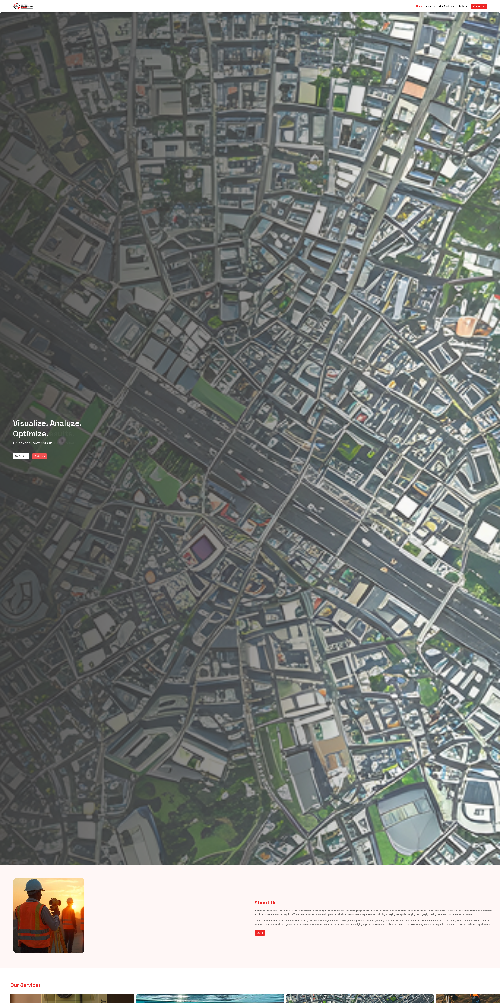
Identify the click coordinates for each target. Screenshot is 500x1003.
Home (419, 6)
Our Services (21, 456)
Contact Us (478, 6)
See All (260, 933)
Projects (463, 6)
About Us (430, 6)
